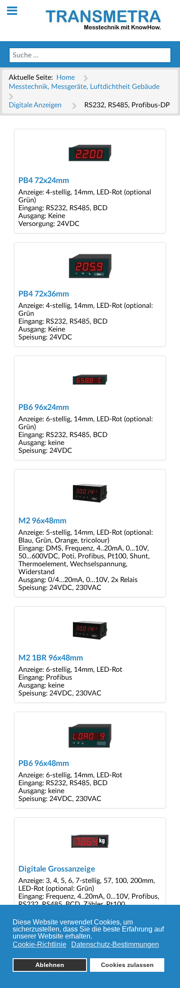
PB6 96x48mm (43, 763)
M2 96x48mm (42, 521)
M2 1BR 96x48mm (50, 658)
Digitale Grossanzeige (56, 869)
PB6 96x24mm (43, 407)
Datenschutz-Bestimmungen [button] (115, 944)
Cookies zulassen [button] (127, 964)
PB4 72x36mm (43, 294)
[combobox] (90, 55)
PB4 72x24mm (43, 180)
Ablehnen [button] (49, 964)
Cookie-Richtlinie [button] (39, 944)
